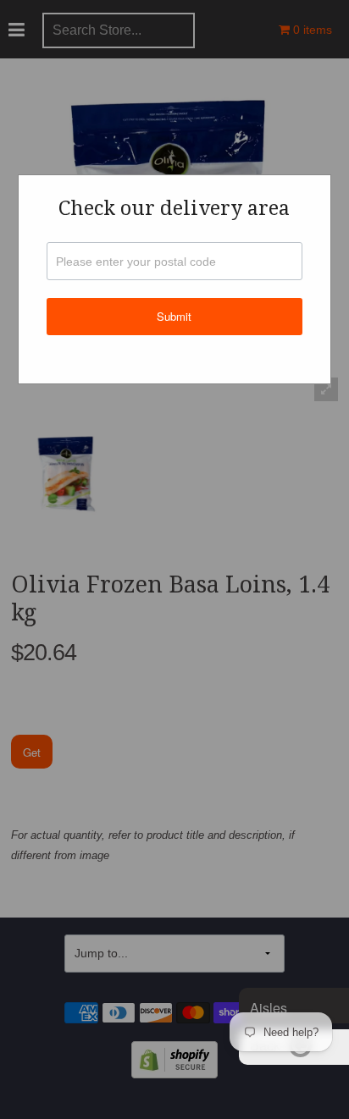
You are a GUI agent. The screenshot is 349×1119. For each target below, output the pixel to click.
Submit (174, 316)
